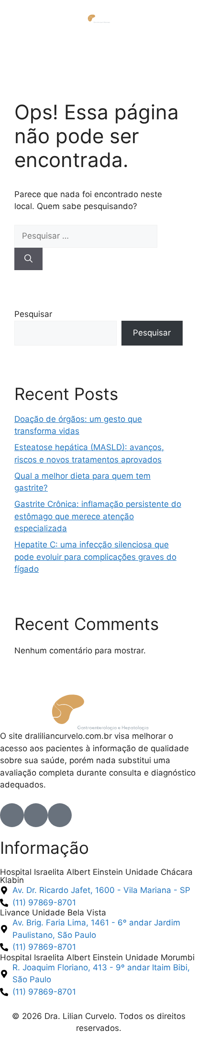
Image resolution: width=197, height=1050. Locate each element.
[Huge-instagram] (36, 815)
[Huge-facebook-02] (12, 815)
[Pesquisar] (28, 259)
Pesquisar (33, 314)
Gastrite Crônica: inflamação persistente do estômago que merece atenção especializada (97, 516)
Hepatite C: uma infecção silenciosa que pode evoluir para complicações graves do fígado (95, 557)
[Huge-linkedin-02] (60, 815)
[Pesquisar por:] (85, 236)
